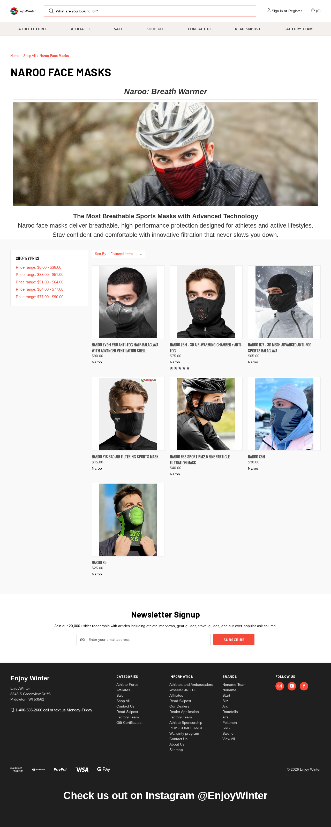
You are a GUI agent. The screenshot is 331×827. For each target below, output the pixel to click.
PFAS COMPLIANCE (186, 728)
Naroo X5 (99, 562)
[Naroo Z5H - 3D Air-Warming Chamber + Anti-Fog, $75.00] (206, 302)
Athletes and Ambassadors (191, 684)
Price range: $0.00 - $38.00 (38, 267)
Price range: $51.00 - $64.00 (39, 282)
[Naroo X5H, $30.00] (284, 414)
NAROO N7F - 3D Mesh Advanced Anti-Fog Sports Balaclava (280, 347)
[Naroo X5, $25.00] (128, 519)
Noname (229, 690)
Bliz (225, 701)
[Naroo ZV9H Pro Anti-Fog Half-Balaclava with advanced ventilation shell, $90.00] (128, 302)
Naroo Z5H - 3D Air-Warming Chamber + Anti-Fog (206, 347)
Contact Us (200, 28)
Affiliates (81, 28)
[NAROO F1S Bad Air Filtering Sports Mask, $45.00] (128, 414)
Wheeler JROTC (182, 690)
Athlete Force (32, 28)
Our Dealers (179, 706)
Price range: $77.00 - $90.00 (39, 297)
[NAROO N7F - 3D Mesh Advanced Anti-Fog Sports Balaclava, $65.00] (284, 302)
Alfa (225, 717)
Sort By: (101, 254)
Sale (118, 28)
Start (226, 695)
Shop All (155, 28)
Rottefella (230, 712)
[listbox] (127, 254)
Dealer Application (184, 712)
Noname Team (234, 684)
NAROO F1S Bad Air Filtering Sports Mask (125, 456)
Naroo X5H (256, 456)
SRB (226, 728)
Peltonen (229, 722)
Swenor (228, 733)
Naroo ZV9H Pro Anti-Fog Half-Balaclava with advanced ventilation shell (125, 347)
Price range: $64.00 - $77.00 (39, 289)
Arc (225, 706)
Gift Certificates (128, 722)
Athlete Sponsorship (185, 722)
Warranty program (184, 733)
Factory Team (298, 28)
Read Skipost (248, 28)
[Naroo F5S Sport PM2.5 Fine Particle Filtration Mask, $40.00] (206, 414)
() (318, 11)
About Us (176, 744)
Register (295, 11)
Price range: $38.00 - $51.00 (39, 274)
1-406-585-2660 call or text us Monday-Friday (54, 710)
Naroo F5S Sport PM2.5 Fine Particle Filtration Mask (200, 459)
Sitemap (176, 750)
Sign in (277, 11)
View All (228, 739)
